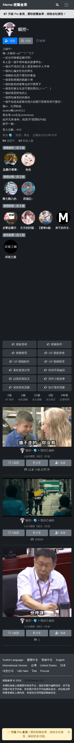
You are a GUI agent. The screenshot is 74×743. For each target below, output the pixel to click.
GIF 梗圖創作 (21, 361)
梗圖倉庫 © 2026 (12, 680)
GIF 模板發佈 (56, 353)
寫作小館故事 (56, 379)
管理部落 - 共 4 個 (14, 206)
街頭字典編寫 (56, 370)
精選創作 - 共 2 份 (14, 148)
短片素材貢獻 (56, 387)
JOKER (39, 539)
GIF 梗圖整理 (56, 361)
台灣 (33, 665)
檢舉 (42, 41)
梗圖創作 (56, 344)
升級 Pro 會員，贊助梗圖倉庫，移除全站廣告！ (37, 14)
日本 (63, 665)
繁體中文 (32, 660)
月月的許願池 (28, 228)
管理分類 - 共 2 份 (14, 176)
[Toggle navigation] (66, 4)
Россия (44, 671)
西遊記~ (28, 199)
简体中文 (46, 660)
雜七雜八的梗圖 (12, 199)
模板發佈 (21, 344)
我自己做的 (47, 450)
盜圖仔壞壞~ (10, 170)
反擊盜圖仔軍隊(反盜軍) (17, 228)
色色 (28, 170)
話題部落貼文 (21, 379)
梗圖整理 (21, 353)
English (60, 660)
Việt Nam (22, 671)
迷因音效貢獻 (21, 387)
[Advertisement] (37, 298)
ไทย (34, 671)
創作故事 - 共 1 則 (14, 235)
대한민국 (8, 671)
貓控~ (29, 450)
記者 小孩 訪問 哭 (39, 470)
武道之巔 (10, 257)
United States (48, 665)
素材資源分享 (21, 370)
